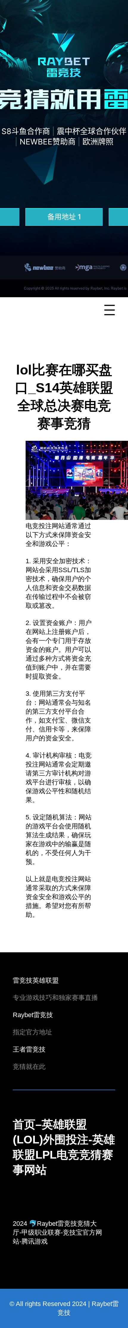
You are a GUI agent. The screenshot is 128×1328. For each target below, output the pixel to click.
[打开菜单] (109, 310)
